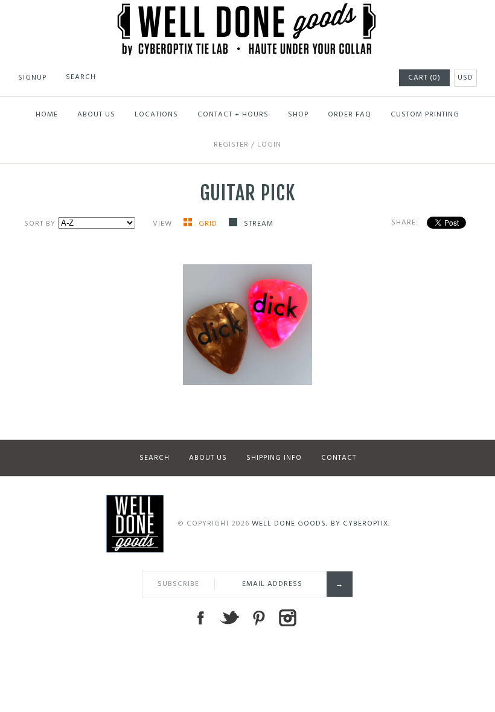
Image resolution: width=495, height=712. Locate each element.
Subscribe (178, 584)
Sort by (40, 224)
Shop (298, 115)
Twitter (229, 618)
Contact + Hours (233, 115)
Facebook (200, 618)
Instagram (287, 618)
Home (47, 115)
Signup (32, 78)
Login (269, 145)
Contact (338, 458)
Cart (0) (424, 78)
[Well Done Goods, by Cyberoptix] (247, 10)
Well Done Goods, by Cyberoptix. (321, 524)
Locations (156, 115)
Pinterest (258, 618)
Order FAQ (349, 115)
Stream (258, 224)
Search (154, 458)
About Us (96, 115)
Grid (209, 224)
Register (231, 145)
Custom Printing (425, 115)
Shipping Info (274, 458)
